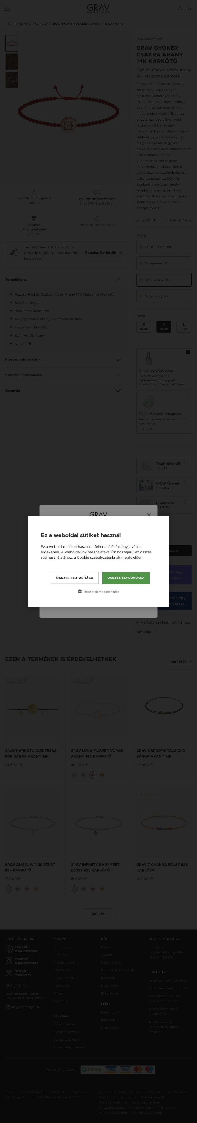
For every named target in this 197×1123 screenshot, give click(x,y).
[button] (98, 591)
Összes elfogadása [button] (126, 577)
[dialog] (98, 561)
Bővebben (49, 562)
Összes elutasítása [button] (74, 577)
